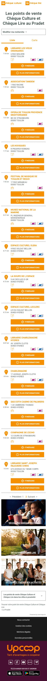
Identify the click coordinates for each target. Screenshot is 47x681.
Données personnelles (23, 638)
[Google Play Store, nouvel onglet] (32, 673)
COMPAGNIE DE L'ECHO (22, 432)
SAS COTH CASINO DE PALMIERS (27, 401)
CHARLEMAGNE (19, 371)
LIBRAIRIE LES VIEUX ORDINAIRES (21, 49)
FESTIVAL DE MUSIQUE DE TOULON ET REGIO (24, 177)
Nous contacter (23, 620)
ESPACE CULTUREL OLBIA (24, 245)
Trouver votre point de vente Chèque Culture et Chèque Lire (23, 605)
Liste (12, 40)
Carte (34, 40)
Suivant (31, 497)
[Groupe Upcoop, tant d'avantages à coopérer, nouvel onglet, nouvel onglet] (23, 651)
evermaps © (42, 614)
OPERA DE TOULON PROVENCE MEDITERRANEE (26, 113)
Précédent (16, 497)
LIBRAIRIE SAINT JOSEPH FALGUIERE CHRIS (24, 464)
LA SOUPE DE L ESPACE (22, 276)
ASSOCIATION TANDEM (22, 81)
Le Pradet (6, 610)
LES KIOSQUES (18, 145)
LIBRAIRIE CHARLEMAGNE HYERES (24, 339)
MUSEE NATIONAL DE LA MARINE (23, 211)
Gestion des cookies (24, 626)
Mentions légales (23, 632)
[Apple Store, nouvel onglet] (15, 673)
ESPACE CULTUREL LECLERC (25, 307)
